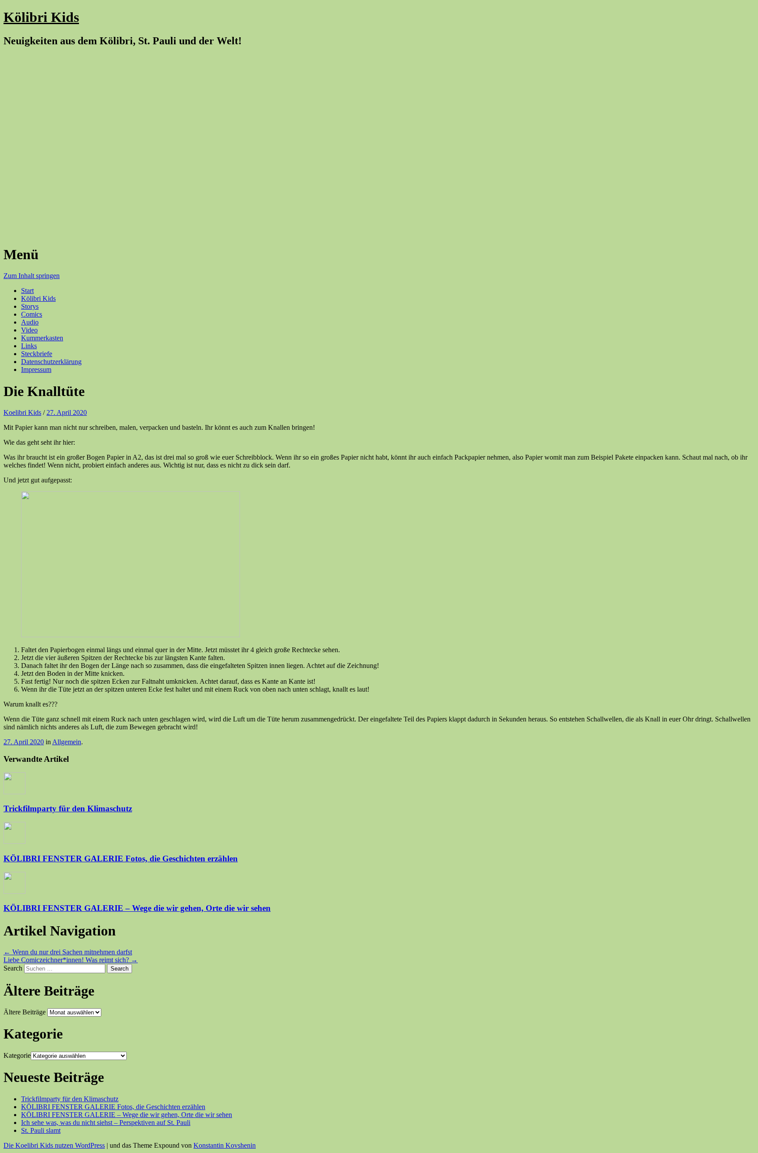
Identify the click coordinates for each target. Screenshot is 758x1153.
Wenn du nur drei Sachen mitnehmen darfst (68, 952)
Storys (30, 306)
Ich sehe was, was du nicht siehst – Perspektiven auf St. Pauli (105, 1122)
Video (29, 330)
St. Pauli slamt (41, 1130)
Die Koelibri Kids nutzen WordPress (54, 1145)
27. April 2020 (66, 412)
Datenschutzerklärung (51, 361)
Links (29, 346)
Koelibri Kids (22, 412)
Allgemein (66, 742)
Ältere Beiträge (25, 1012)
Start (27, 290)
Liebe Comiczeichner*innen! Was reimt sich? (71, 960)
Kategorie (17, 1055)
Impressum (36, 369)
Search (13, 968)
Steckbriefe (36, 353)
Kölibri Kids (41, 17)
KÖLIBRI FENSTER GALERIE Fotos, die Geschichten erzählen (121, 858)
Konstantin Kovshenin (224, 1145)
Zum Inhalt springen (32, 275)
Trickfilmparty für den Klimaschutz (68, 808)
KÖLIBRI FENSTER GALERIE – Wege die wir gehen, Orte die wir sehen (137, 908)
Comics (31, 314)
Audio (30, 322)
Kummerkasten (42, 338)
